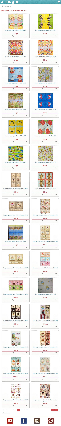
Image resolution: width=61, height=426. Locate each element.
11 (21, 409)
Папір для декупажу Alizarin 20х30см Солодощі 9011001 (15, 188)
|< (3, 409)
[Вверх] (60, 424)
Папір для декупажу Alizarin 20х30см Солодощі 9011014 (15, 399)
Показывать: (54, 409)
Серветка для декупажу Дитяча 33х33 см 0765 (45, 109)
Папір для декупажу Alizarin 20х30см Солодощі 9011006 (45, 267)
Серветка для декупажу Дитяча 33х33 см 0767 (15, 135)
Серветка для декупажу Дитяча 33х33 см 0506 (15, 83)
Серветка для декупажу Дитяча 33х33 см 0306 (15, 56)
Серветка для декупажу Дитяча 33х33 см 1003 (45, 294)
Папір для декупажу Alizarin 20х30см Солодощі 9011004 (45, 241)
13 (27, 409)
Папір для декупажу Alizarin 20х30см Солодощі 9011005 (15, 267)
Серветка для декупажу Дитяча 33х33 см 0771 (15, 162)
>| (8, 412)
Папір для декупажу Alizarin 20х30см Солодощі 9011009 (45, 320)
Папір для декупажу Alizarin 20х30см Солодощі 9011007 (15, 294)
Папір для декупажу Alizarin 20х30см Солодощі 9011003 (45, 215)
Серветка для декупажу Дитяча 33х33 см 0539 (15, 109)
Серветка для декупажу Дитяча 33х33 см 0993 (15, 241)
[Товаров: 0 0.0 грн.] (58, 2)
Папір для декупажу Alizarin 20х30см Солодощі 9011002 (15, 215)
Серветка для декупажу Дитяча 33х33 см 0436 (15, 30)
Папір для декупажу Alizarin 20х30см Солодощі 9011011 (45, 347)
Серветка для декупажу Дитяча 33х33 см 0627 (45, 188)
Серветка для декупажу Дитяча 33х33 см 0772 (45, 162)
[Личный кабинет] (13, 3)
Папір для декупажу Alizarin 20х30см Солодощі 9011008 (15, 320)
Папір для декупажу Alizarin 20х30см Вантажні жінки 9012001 (45, 400)
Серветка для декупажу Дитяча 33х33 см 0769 (45, 135)
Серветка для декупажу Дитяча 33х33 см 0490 (45, 56)
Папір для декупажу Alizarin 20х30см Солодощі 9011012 (15, 373)
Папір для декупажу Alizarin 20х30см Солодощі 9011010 (15, 347)
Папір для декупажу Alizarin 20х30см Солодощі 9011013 (45, 373)
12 (24, 409)
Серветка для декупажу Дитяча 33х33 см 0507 (45, 83)
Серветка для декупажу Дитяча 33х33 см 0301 (45, 30)
